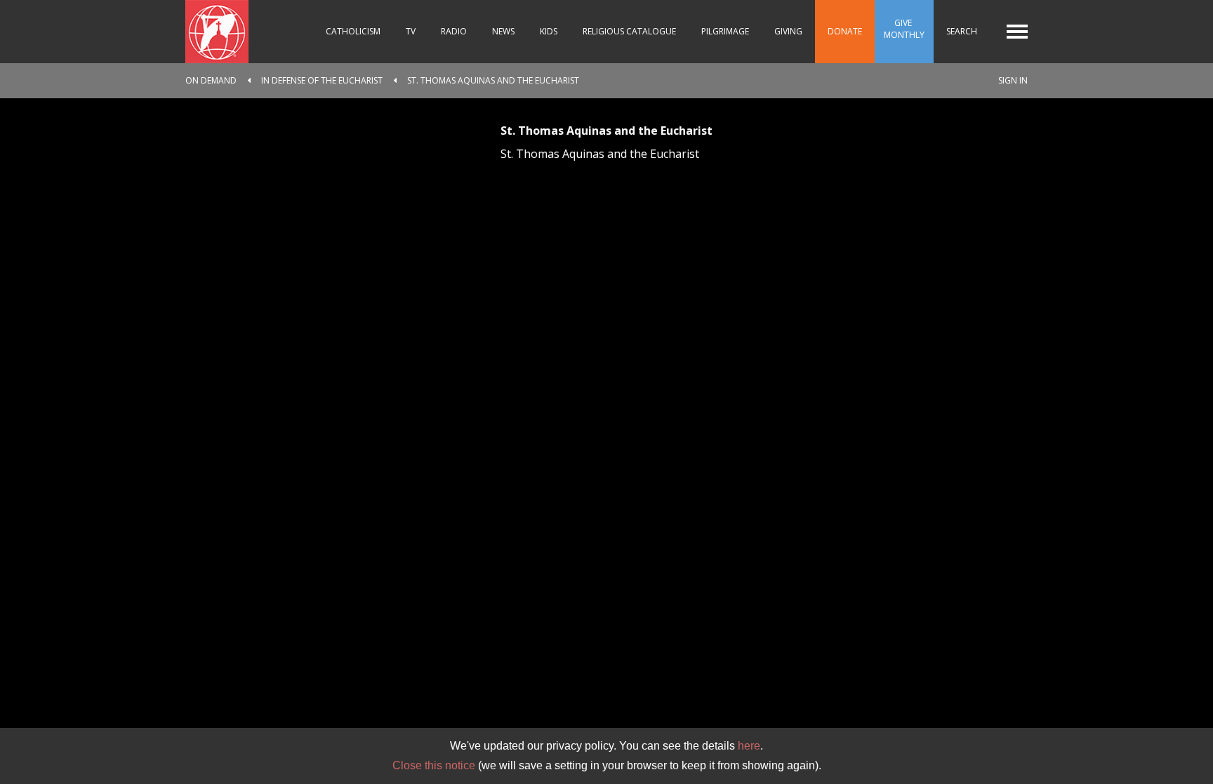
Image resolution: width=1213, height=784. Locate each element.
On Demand (211, 80)
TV (411, 31)
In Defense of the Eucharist (322, 80)
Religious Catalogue (629, 31)
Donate (845, 31)
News (503, 31)
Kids (548, 31)
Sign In (1013, 80)
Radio (454, 31)
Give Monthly (904, 29)
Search (961, 31)
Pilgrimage (725, 31)
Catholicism (353, 31)
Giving (788, 31)
